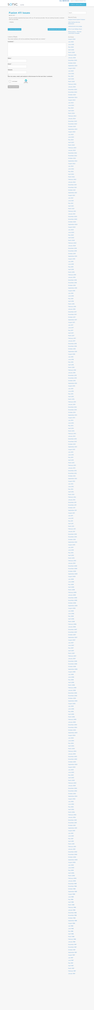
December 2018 (72, 280)
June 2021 (71, 200)
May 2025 (71, 76)
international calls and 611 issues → (57, 29)
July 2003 (71, 769)
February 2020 (72, 243)
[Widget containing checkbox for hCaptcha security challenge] (18, 81)
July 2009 (71, 579)
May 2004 (71, 743)
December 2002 (72, 788)
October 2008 (72, 603)
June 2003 (71, 772)
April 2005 (71, 714)
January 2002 (72, 817)
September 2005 (72, 701)
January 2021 (71, 214)
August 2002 (71, 799)
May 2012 (70, 489)
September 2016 (72, 351)
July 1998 (70, 926)
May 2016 (70, 362)
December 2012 (72, 470)
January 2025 (72, 86)
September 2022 (72, 161)
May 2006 (71, 679)
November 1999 (72, 886)
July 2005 (71, 706)
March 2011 (71, 526)
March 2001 (71, 844)
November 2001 (72, 822)
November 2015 (72, 378)
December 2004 (72, 724)
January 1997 (71, 973)
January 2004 (72, 754)
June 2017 (71, 327)
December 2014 (72, 407)
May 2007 (71, 648)
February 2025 (72, 84)
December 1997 (72, 944)
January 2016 (71, 372)
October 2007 (72, 634)
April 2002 (71, 809)
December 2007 (72, 629)
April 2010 (71, 555)
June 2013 (71, 454)
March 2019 (71, 272)
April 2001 (71, 841)
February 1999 (72, 907)
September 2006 (72, 669)
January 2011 (71, 531)
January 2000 (72, 881)
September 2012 (72, 478)
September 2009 (72, 574)
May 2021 (70, 203)
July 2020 (71, 229)
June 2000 (71, 867)
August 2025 (71, 68)
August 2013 (71, 449)
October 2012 (72, 476)
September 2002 (72, 796)
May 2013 (70, 457)
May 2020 (71, 235)
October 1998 (71, 918)
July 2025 (71, 71)
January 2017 (71, 341)
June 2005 (71, 709)
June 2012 (71, 486)
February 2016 (72, 370)
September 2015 (72, 383)
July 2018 (70, 293)
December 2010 (72, 534)
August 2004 (71, 735)
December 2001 (72, 820)
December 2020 (72, 216)
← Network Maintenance (14, 29)
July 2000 (71, 865)
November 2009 (72, 568)
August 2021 (71, 195)
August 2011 (71, 513)
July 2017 (70, 325)
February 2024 (72, 116)
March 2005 (71, 716)
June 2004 (71, 740)
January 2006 (72, 690)
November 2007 (72, 632)
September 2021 (72, 192)
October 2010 (72, 539)
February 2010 (72, 560)
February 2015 (72, 402)
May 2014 (70, 425)
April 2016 (71, 364)
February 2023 (72, 147)
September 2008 (72, 605)
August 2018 (71, 290)
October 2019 (72, 253)
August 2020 (71, 227)
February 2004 (72, 751)
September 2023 (72, 129)
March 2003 (71, 780)
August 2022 (71, 163)
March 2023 (71, 145)
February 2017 (72, 338)
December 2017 (72, 311)
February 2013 (72, 465)
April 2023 (71, 142)
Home (22, 5)
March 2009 (71, 589)
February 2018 (72, 306)
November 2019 (72, 251)
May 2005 (71, 711)
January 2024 (72, 118)
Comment (11, 41)
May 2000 (71, 870)
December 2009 (72, 566)
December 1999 (72, 883)
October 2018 (72, 285)
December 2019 (72, 248)
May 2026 (71, 47)
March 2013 (71, 462)
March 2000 (71, 875)
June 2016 (71, 359)
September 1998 (72, 920)
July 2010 (70, 547)
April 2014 (71, 428)
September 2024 (72, 97)
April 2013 (71, 460)
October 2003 (72, 761)
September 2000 (72, 859)
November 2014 (72, 409)
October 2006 (72, 666)
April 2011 (70, 523)
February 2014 (72, 433)
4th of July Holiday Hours (75, 29)
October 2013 (72, 444)
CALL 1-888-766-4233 (64, 0)
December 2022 (72, 153)
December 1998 (72, 912)
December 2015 (72, 375)
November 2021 (72, 187)
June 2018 (71, 296)
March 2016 (71, 367)
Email (10, 64)
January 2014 (71, 436)
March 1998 (71, 936)
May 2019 (70, 266)
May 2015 (70, 394)
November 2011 (72, 505)
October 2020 (72, 221)
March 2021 (71, 208)
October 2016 (72, 349)
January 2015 (71, 404)
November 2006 (72, 664)
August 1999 (71, 894)
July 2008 (71, 611)
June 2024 (71, 105)
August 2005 (71, 703)
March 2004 (71, 748)
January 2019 (71, 277)
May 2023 (71, 139)
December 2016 (72, 343)
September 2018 (72, 288)
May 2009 (71, 584)
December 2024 (72, 89)
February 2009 (72, 592)
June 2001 (71, 836)
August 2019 (71, 259)
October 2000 (72, 857)
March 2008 (71, 621)
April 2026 (71, 49)
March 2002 (71, 812)
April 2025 (71, 79)
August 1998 (71, 923)
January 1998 (71, 941)
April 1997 (71, 965)
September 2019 (72, 256)
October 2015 (72, 380)
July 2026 (71, 41)
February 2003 (72, 783)
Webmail (77, 0)
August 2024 (71, 100)
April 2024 (71, 110)
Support (72, 0)
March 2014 (71, 431)
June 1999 (71, 897)
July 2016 (70, 357)
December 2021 (72, 184)
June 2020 (71, 232)
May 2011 (70, 521)
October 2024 (72, 94)
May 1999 (70, 899)
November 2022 (72, 155)
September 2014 (72, 415)
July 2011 (70, 515)
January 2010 (71, 563)
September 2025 (72, 65)
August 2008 (71, 608)
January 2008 (72, 626)
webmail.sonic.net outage (75, 26)
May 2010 (70, 552)
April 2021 (71, 206)
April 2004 (71, 746)
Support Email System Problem (76, 19)
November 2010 (72, 536)
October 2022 (72, 158)
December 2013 (72, 439)
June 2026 (71, 44)
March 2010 (71, 558)
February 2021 (72, 211)
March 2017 (71, 335)
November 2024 (72, 92)
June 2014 (71, 423)
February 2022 (72, 179)
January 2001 (71, 849)
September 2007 (72, 637)
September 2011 (72, 510)
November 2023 (72, 124)
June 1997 (71, 960)
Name (10, 58)
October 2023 (72, 126)
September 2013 (72, 446)
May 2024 (71, 108)
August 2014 (71, 417)
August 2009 (71, 576)
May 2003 (71, 775)
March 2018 (71, 304)
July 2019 (70, 261)
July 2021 (70, 198)
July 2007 (71, 642)
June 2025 (71, 73)
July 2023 (71, 134)
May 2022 (71, 171)
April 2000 (71, 873)
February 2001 (72, 846)
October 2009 (72, 571)
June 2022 (71, 169)
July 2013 (70, 452)
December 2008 (72, 597)
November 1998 (72, 915)
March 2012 (71, 494)
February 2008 (72, 624)
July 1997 (70, 957)
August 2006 (71, 671)
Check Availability (77, 4)
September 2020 (72, 224)
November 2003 (72, 759)
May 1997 (70, 963)
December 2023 (72, 121)
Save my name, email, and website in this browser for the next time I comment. (30, 76)
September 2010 (72, 542)
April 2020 (71, 237)
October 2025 (72, 63)
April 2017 (71, 333)
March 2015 (71, 399)
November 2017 (72, 314)
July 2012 (70, 484)
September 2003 (72, 764)
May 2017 (70, 330)
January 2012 (71, 499)
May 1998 (70, 931)
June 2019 (71, 264)
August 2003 (71, 767)
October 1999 (71, 889)
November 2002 (72, 791)
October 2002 (72, 793)
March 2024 (71, 113)
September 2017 (72, 319)
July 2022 (71, 166)
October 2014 (72, 412)
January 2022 (72, 182)
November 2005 (72, 695)
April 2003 (71, 777)
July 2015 (70, 388)
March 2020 (71, 240)
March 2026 (71, 52)
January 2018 (71, 309)
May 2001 (70, 838)
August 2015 (71, 386)
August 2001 (71, 830)
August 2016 (71, 354)
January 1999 (71, 910)
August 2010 (71, 544)
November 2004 (72, 727)
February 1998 (72, 939)
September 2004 (72, 732)
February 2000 (72, 878)
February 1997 (72, 971)
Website (10, 69)
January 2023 (72, 150)
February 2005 (72, 719)
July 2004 (71, 738)
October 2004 (72, 730)
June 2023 (71, 137)
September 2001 (72, 828)
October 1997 (71, 949)
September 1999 (72, 891)
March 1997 (71, 968)
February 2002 (72, 814)
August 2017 (71, 322)
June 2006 (71, 677)
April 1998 (71, 934)
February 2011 (72, 529)
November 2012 (72, 473)
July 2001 (70, 833)
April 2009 (71, 587)
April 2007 (71, 650)
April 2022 (71, 174)
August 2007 (71, 640)
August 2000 (71, 862)
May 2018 (70, 298)
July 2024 (71, 102)
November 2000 (72, 854)
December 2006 (72, 661)
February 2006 (72, 687)
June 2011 (70, 518)
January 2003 (72, 785)
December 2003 (72, 756)
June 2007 (71, 645)
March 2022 (71, 176)
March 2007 (71, 653)
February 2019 (72, 274)
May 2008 (71, 616)
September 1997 (72, 952)
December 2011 (72, 502)
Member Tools (83, 0)
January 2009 (72, 595)
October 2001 (72, 825)
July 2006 (71, 674)
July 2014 (70, 420)
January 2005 (72, 722)
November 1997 (72, 947)
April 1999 (71, 902)
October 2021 (72, 190)
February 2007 (72, 656)
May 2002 (71, 807)
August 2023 (71, 131)
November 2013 (72, 441)
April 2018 (71, 301)
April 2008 (71, 619)
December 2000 (72, 852)
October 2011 (71, 507)
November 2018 (72, 282)
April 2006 (71, 682)
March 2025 (71, 81)
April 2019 (71, 269)
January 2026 (72, 57)
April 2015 (71, 396)
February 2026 (72, 55)
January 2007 (72, 658)
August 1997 (71, 955)
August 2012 (71, 481)
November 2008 (72, 600)
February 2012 (72, 497)
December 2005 (72, 693)
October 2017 (72, 317)
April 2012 (71, 491)
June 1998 (71, 928)
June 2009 (71, 581)
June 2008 (71, 613)
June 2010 (71, 550)
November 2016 (72, 346)
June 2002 (71, 804)
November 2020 (72, 219)
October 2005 (72, 698)
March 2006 (71, 685)
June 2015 (71, 391)
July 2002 (71, 801)
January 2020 (72, 245)
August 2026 (71, 39)
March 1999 (71, 904)
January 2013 (71, 468)
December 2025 (72, 60)
